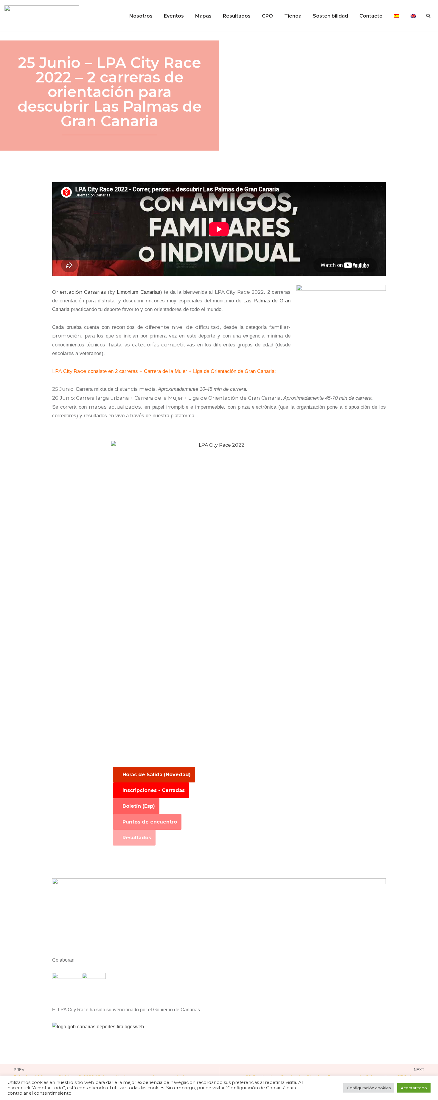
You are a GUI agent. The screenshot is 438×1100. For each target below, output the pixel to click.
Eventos (174, 16)
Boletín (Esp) (138, 806)
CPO (267, 16)
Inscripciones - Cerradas (153, 790)
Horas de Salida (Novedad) (156, 774)
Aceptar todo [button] (414, 1087)
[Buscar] (428, 15)
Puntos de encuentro (149, 822)
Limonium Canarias (138, 292)
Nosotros (141, 16)
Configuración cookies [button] (369, 1087)
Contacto (371, 16)
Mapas (203, 16)
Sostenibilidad (330, 16)
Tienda (293, 16)
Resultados (237, 16)
